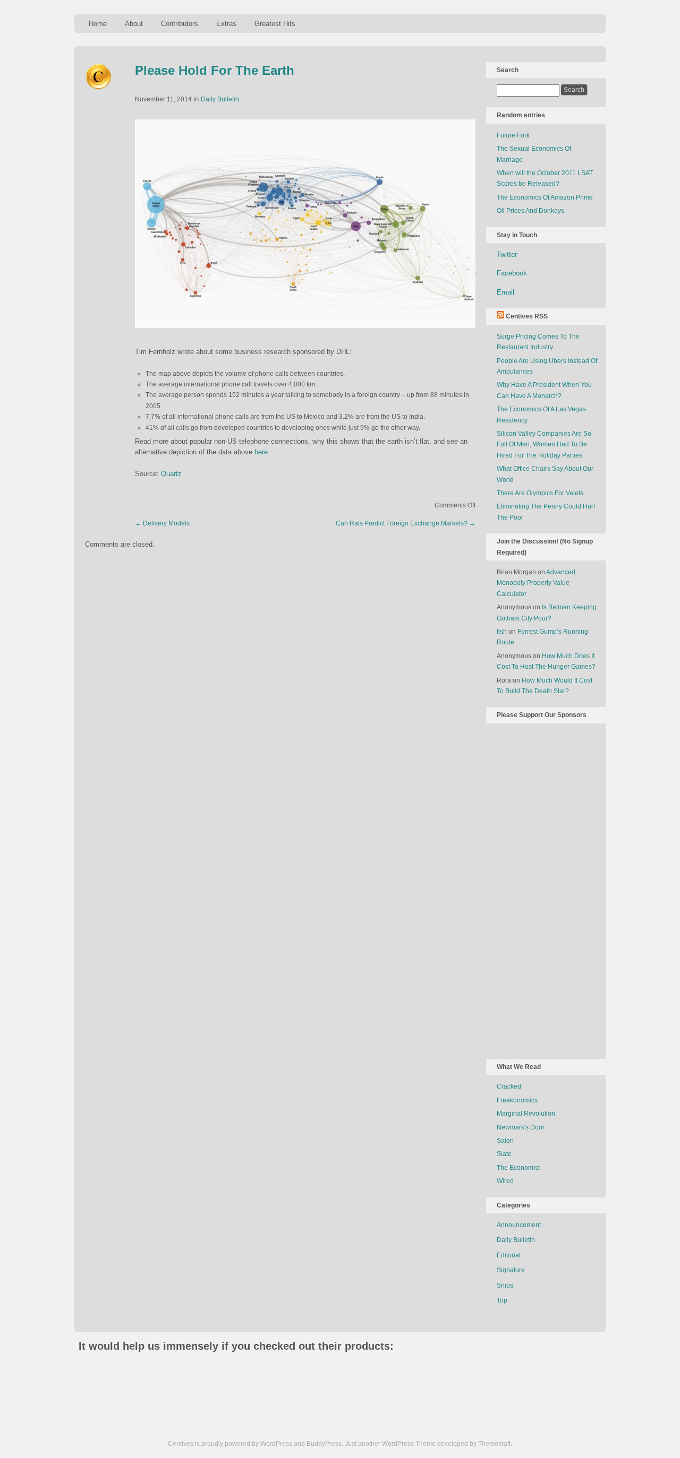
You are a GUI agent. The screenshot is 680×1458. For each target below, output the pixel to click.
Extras (226, 24)
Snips (505, 1285)
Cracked (509, 1086)
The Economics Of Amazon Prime (545, 197)
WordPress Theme (409, 1443)
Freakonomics (517, 1100)
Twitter (507, 254)
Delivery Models (162, 523)
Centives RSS (527, 316)
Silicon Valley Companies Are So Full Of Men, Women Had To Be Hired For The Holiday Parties (544, 444)
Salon (505, 1140)
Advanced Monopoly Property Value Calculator (536, 583)
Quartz (171, 474)
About (134, 24)
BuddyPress (324, 1443)
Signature (511, 1270)
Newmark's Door (521, 1127)
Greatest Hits (274, 24)
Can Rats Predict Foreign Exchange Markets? (405, 523)
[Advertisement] (539, 889)
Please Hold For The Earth (214, 70)
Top (502, 1300)
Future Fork (513, 135)
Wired (505, 1181)
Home (98, 24)
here (261, 452)
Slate (504, 1154)
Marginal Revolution (526, 1113)
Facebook (512, 273)
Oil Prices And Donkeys (530, 210)
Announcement (519, 1225)
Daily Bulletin (220, 99)
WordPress (276, 1443)
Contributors (179, 24)
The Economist (518, 1167)
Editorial (509, 1255)
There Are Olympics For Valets (540, 493)
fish (502, 631)
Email (505, 292)
